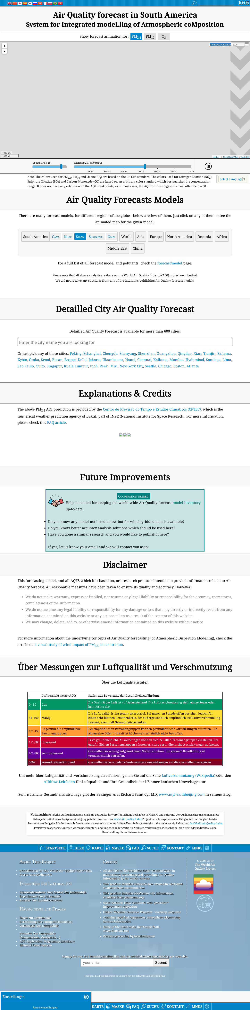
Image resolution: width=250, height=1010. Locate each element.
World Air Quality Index (127, 819)
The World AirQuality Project (205, 866)
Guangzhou (166, 353)
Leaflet (216, 156)
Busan (57, 359)
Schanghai (92, 353)
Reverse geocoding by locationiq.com (129, 936)
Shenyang (128, 353)
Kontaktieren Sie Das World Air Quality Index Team (56, 871)
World (126, 236)
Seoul (45, 359)
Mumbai (177, 359)
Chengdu (110, 353)
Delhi (82, 359)
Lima (226, 359)
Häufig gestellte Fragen (43, 909)
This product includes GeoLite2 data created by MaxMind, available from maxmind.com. (143, 886)
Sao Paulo (26, 366)
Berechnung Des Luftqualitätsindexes (46, 922)
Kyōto (22, 359)
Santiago (213, 359)
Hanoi (130, 359)
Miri (114, 366)
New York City (131, 366)
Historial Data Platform (36, 945)
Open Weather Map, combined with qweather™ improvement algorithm (136, 904)
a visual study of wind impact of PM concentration (79, 644)
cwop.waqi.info (170, 912)
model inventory (187, 502)
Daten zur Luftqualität (35, 918)
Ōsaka (34, 359)
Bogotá (70, 359)
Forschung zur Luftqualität (46, 883)
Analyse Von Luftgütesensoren (41, 900)
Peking (75, 353)
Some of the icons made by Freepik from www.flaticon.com (131, 929)
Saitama (224, 353)
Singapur (54, 366)
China (138, 248)
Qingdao (185, 353)
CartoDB (245, 156)
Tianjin (209, 353)
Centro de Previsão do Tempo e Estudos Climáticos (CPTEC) (152, 409)
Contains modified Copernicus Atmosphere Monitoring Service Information (141, 919)
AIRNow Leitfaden (59, 781)
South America (35, 236)
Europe (156, 236)
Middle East (117, 248)
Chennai (144, 359)
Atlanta (193, 366)
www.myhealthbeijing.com (181, 794)
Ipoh (94, 366)
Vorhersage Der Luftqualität (39, 926)
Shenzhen (146, 353)
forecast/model (169, 263)
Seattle (150, 366)
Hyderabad (195, 359)
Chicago (164, 366)
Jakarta (95, 359)
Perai (104, 366)
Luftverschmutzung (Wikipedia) (188, 775)
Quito (40, 366)
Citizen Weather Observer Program (127, 912)
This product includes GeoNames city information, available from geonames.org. (138, 895)
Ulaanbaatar (113, 359)
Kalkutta (160, 359)
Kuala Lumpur (76, 366)
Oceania (204, 236)
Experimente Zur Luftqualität (40, 896)
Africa (222, 236)
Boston (179, 366)
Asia (140, 236)
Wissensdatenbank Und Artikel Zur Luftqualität (53, 892)
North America (179, 236)
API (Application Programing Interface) (47, 941)
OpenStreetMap (230, 156)
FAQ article (56, 422)
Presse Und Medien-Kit (36, 874)
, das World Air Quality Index (205, 823)
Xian (197, 353)
